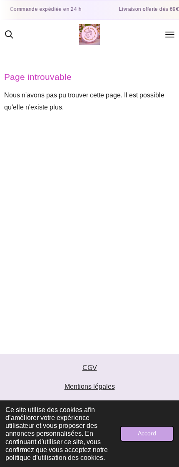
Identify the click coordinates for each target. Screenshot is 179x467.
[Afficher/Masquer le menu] (170, 34)
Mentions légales (90, 386)
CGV (89, 367)
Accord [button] (147, 433)
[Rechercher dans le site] (9, 34)
